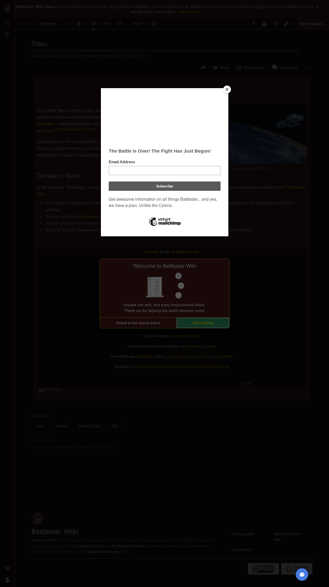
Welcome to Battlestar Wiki (164, 266)
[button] (138, 323)
